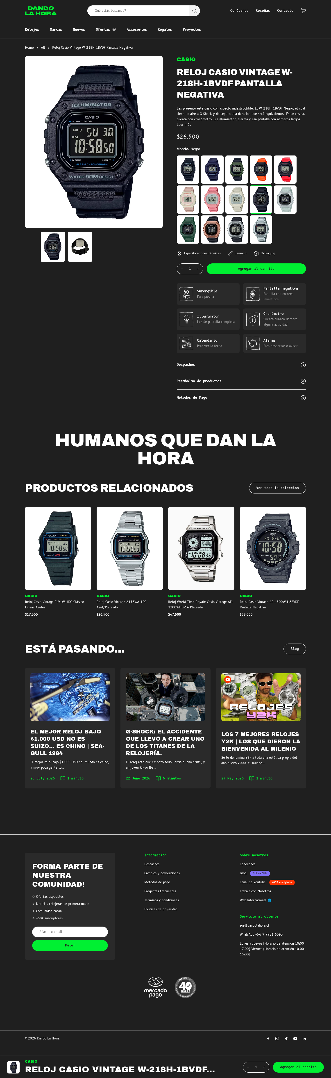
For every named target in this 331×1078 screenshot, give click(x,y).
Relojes (32, 30)
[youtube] (295, 1038)
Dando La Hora (48, 1039)
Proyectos (192, 30)
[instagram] (277, 1038)
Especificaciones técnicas (202, 253)
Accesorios (137, 30)
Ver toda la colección (277, 488)
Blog (295, 649)
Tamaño (240, 253)
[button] (303, 11)
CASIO (186, 59)
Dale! (70, 945)
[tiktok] (286, 1038)
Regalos (165, 30)
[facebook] (268, 1038)
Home (29, 48)
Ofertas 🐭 (106, 30)
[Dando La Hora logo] (41, 10)
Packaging (268, 253)
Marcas (56, 30)
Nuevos (79, 30)
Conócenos (239, 11)
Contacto (285, 11)
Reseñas (263, 11)
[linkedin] (304, 1038)
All (43, 48)
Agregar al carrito (256, 269)
